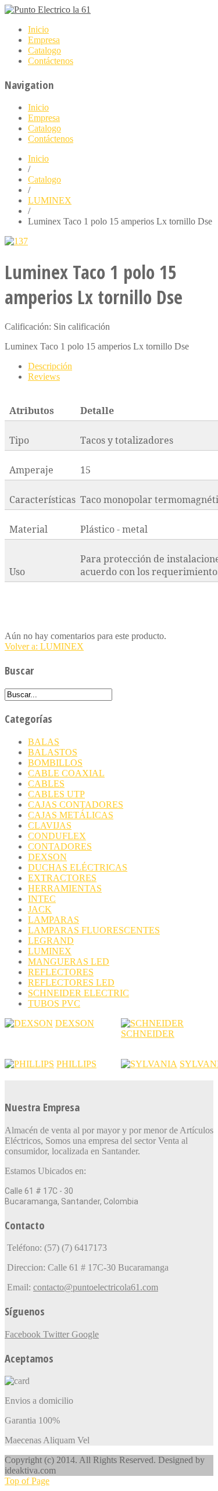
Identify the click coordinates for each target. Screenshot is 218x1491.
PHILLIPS (76, 1064)
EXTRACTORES (62, 878)
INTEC (42, 899)
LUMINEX (50, 200)
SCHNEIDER (147, 1034)
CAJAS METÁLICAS (70, 815)
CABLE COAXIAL (66, 773)
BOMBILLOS (55, 763)
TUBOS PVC (54, 1003)
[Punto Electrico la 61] (48, 10)
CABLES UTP (56, 794)
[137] (16, 241)
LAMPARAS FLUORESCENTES (94, 930)
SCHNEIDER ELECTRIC (78, 993)
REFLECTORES (61, 972)
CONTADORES (60, 846)
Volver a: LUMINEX (44, 646)
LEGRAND (51, 941)
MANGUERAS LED (68, 961)
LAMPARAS (53, 920)
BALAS (43, 742)
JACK (40, 909)
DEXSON (47, 857)
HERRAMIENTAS (65, 888)
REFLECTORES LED (71, 982)
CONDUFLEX (57, 836)
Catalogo (44, 179)
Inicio (38, 158)
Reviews (44, 376)
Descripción (50, 366)
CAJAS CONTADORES (75, 804)
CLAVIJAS (50, 825)
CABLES (46, 784)
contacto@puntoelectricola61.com (95, 1287)
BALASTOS (52, 752)
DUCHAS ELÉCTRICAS (77, 867)
